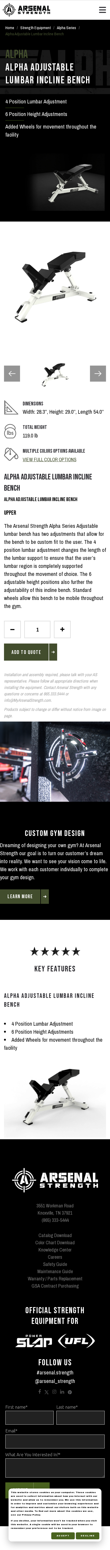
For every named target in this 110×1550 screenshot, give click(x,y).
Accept (63, 1535)
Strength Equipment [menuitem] (35, 27)
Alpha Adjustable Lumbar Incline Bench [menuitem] (34, 34)
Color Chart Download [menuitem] (55, 1242)
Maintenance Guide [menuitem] (55, 1271)
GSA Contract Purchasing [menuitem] (55, 1285)
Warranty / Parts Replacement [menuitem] (55, 1278)
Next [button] (98, 374)
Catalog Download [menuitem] (55, 1235)
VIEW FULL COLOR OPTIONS (49, 459)
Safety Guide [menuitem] (55, 1264)
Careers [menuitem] (55, 1257)
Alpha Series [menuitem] (66, 27)
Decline (88, 1535)
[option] (55, 287)
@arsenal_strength (55, 1381)
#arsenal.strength (55, 1372)
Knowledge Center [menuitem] (55, 1249)
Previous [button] (12, 374)
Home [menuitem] (9, 27)
